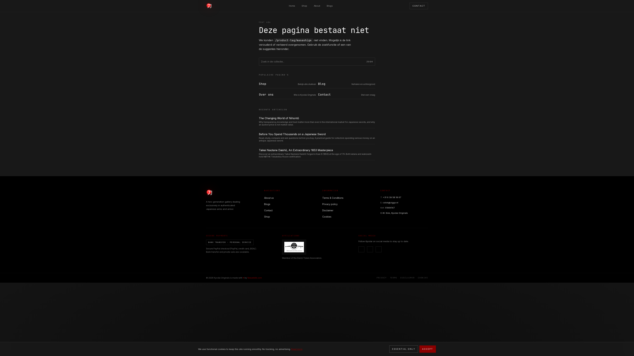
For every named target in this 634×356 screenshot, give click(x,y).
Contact (268, 210)
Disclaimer (327, 210)
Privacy (382, 278)
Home (292, 5)
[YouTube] (379, 249)
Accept (427, 349)
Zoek (370, 61)
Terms (393, 278)
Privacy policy (330, 204)
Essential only (403, 349)
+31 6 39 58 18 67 (390, 197)
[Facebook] (361, 249)
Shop (304, 5)
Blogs (330, 5)
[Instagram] (370, 249)
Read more (296, 349)
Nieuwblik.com (254, 278)
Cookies (326, 216)
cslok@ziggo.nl (389, 202)
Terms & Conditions (332, 197)
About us (269, 197)
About (317, 5)
